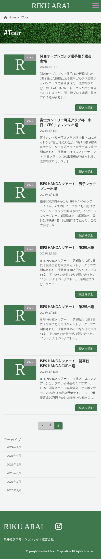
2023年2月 (14, 481)
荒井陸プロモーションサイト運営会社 (29, 539)
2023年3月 (14, 473)
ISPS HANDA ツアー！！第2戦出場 (67, 307)
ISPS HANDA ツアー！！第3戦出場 (67, 248)
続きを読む (86, 107)
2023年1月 (14, 490)
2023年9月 (14, 455)
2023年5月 (14, 464)
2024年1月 (14, 447)
